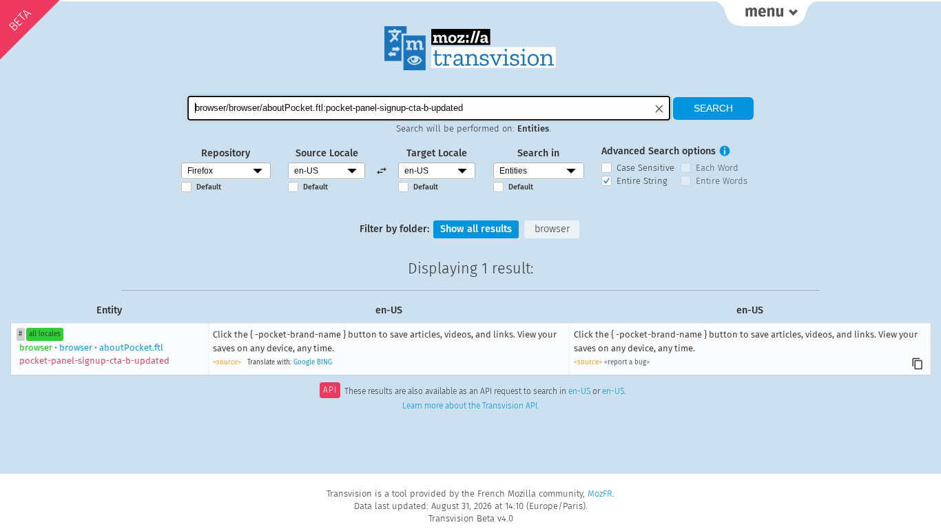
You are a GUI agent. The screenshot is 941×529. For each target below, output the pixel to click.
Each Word (717, 168)
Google (304, 362)
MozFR (600, 493)
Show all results (476, 229)
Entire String (642, 181)
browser (552, 229)
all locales (45, 334)
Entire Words (721, 181)
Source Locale (327, 153)
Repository (225, 153)
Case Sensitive (645, 168)
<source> (227, 362)
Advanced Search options (658, 151)
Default (208, 187)
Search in (538, 153)
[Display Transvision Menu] (765, 13)
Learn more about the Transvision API (469, 406)
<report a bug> (627, 362)
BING (324, 362)
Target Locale (436, 153)
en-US (579, 391)
